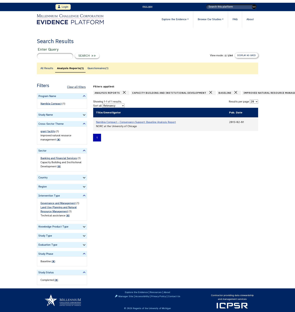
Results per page (239, 101)
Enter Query (48, 49)
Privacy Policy (158, 296)
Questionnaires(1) (97, 68)
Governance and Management (58, 203)
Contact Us (174, 296)
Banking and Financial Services (58, 158)
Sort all (97, 105)
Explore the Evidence (136, 292)
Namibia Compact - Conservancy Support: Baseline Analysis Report (136, 122)
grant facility (47, 131)
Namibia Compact (51, 103)
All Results (46, 68)
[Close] (124, 92)
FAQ (235, 19)
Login (64, 7)
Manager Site (125, 296)
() (58, 139)
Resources (156, 292)
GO (254, 6)
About (250, 19)
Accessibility (142, 296)
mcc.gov (147, 6)
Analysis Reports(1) (70, 68)
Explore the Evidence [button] (174, 19)
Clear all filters (76, 87)
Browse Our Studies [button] (209, 19)
